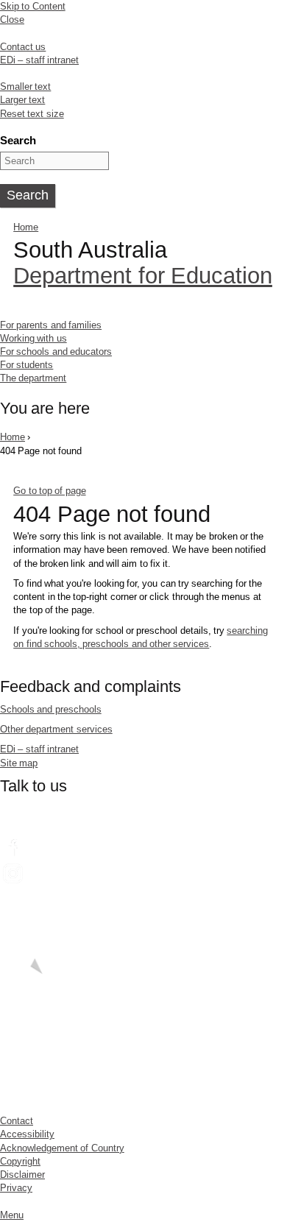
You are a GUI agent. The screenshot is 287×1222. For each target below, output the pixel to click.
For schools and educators (56, 351)
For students (26, 364)
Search (18, 140)
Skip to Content (32, 6)
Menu (12, 1215)
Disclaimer (22, 1174)
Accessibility (27, 1134)
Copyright (20, 1161)
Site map (19, 763)
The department (33, 378)
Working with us (33, 338)
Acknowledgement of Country (62, 1148)
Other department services (56, 729)
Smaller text (25, 86)
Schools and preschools (51, 709)
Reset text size (32, 113)
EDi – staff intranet (39, 60)
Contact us (23, 46)
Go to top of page (49, 490)
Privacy (16, 1187)
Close (12, 19)
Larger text (22, 99)
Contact (16, 1120)
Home (25, 227)
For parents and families (51, 325)
